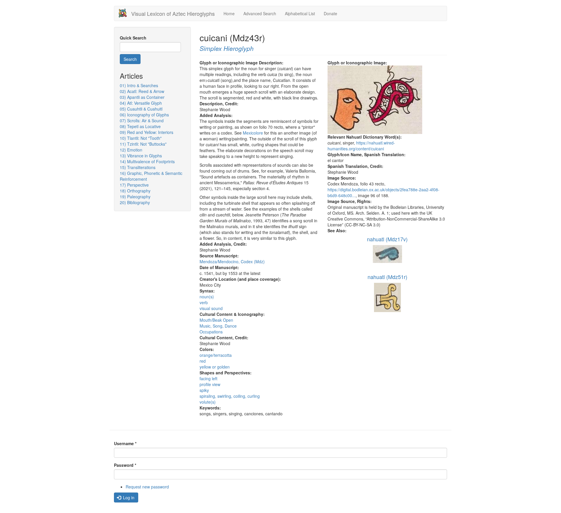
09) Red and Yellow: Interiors (146, 132)
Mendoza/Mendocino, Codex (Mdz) (232, 261)
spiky (204, 390)
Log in (128, 497)
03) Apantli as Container (142, 97)
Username (125, 443)
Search (130, 59)
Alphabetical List (300, 13)
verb (204, 302)
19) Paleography (135, 196)
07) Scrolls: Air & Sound (142, 120)
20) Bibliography (135, 202)
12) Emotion (131, 150)
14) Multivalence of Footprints (147, 161)
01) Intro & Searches (139, 85)
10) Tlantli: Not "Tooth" (141, 138)
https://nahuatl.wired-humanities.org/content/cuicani (361, 146)
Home (229, 13)
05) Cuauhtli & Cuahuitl (141, 109)
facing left (208, 378)
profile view (210, 384)
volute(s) (208, 402)
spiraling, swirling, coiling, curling (230, 396)
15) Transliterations (137, 167)
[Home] (125, 13)
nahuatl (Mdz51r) (387, 276)
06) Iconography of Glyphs (144, 115)
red (203, 361)
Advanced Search (259, 13)
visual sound (211, 308)
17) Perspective (134, 185)
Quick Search (133, 38)
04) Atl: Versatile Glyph (141, 103)
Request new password (147, 487)
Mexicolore (253, 133)
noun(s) (207, 296)
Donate (330, 13)
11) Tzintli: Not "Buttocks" (143, 144)
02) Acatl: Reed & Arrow (142, 91)
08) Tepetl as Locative (140, 126)
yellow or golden (215, 367)
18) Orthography (135, 191)
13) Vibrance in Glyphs (141, 156)
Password (125, 465)
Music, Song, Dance (218, 326)
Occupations (211, 332)
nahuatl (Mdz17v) (387, 239)
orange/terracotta (216, 355)
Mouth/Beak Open (216, 320)
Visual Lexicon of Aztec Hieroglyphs (173, 13)
